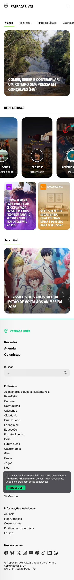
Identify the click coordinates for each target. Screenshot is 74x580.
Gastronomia (12, 448)
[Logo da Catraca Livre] (18, 5)
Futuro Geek (12, 240)
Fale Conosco (13, 518)
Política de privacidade (19, 528)
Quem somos (12, 523)
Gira (7, 453)
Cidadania (10, 415)
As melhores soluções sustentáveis (27, 391)
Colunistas (12, 354)
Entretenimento (14, 434)
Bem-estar (25, 22)
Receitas (10, 342)
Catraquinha (12, 405)
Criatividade (12, 420)
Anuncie (9, 514)
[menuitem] (37, 344)
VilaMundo (11, 496)
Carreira (9, 401)
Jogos (8, 463)
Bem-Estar (11, 396)
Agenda (10, 348)
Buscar (8, 367)
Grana (8, 458)
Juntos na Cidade (47, 22)
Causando (10, 410)
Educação (10, 429)
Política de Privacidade (19, 478)
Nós (6, 467)
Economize (11, 425)
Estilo (7, 439)
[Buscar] (65, 372)
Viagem (9, 22)
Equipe (8, 533)
